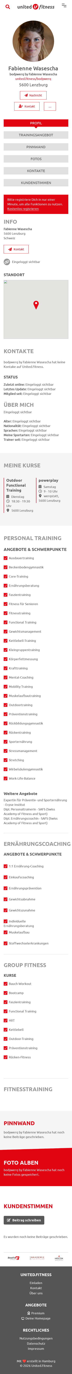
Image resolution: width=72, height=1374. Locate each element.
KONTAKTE (36, 171)
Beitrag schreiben (26, 1220)
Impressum (36, 1348)
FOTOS (36, 159)
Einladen (36, 1283)
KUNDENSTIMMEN (36, 183)
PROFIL (36, 123)
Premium (37, 1313)
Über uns (36, 1293)
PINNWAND (36, 147)
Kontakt (30, 106)
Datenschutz (36, 1343)
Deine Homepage (38, 1318)
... (50, 106)
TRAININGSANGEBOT (36, 135)
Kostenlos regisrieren (23, 209)
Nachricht (35, 95)
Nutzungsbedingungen (36, 1338)
